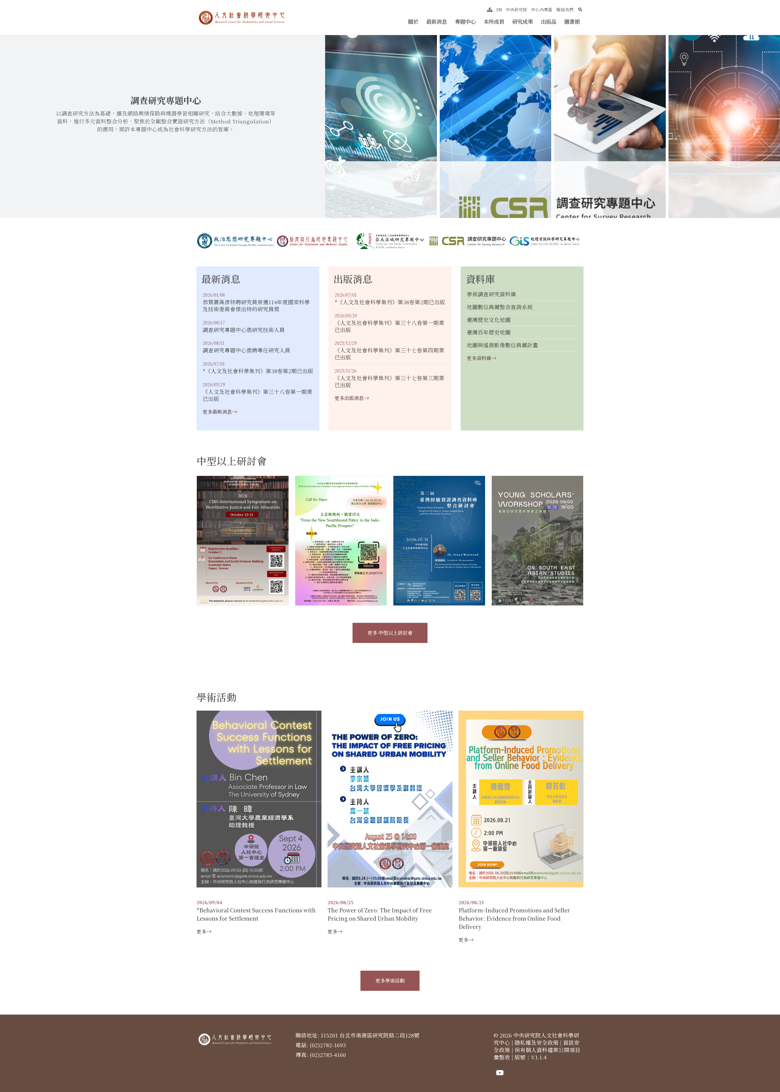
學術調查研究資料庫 (491, 294)
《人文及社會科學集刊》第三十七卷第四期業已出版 (389, 354)
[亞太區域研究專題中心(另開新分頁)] (390, 241)
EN (499, 9)
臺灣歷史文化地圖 (489, 319)
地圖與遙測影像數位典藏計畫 (502, 345)
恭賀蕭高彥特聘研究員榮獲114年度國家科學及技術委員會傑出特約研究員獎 (256, 306)
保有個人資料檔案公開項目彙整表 (537, 1053)
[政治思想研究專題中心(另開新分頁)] (235, 241)
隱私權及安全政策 (536, 1042)
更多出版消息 (349, 397)
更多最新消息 (217, 411)
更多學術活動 (390, 980)
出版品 (548, 21)
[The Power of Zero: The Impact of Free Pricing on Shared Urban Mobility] (390, 798)
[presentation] (253, 199)
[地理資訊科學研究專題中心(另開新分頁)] (544, 241)
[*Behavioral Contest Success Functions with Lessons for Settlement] (259, 798)
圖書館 (572, 21)
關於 (413, 21)
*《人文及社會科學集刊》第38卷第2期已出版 (258, 371)
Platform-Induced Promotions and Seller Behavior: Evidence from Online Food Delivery (514, 918)
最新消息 (436, 21)
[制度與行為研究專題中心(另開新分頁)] (312, 241)
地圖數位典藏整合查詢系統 (500, 307)
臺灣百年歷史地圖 (489, 332)
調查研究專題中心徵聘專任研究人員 (246, 350)
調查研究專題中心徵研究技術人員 (244, 330)
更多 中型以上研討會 (390, 632)
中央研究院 (516, 9)
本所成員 (494, 21)
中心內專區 (541, 9)
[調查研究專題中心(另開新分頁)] (467, 241)
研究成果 (522, 21)
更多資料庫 (479, 358)
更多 (201, 931)
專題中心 (465, 21)
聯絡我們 (564, 9)
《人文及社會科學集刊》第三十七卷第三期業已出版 (389, 382)
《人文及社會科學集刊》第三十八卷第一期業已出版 (257, 395)
